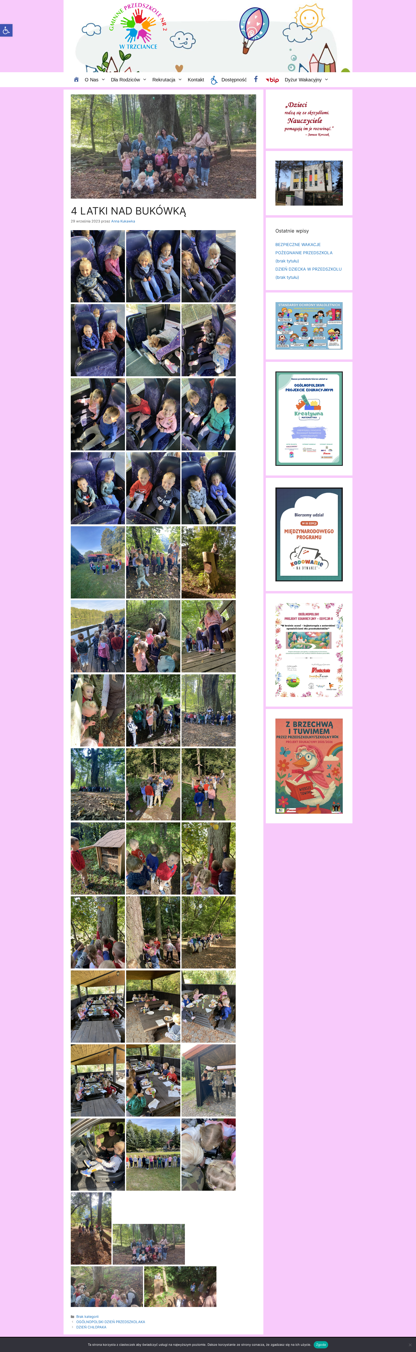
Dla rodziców (125, 79)
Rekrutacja (163, 79)
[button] (6, 30)
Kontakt (196, 79)
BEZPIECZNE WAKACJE (298, 244)
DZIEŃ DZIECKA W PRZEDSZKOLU (308, 269)
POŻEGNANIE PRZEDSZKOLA (304, 252)
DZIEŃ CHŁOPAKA (91, 1327)
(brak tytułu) (287, 261)
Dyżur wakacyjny (303, 79)
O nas (91, 79)
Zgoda (321, 1344)
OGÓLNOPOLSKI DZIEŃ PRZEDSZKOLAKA (110, 1322)
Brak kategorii (87, 1316)
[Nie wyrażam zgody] (410, 1344)
